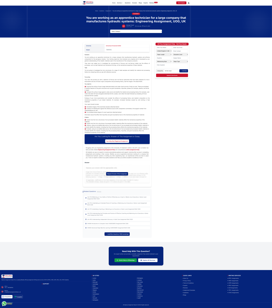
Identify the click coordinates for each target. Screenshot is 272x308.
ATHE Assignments (234, 292)
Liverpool (139, 280)
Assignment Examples (189, 290)
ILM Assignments (233, 288)
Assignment (108, 10)
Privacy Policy (187, 280)
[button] (120, 3)
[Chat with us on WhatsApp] (7, 304)
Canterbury (140, 296)
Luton (94, 296)
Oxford (94, 292)
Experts (146, 3)
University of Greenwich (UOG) (113, 45)
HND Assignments (233, 280)
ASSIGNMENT (136, 13)
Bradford (139, 288)
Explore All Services (149, 260)
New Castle (140, 282)
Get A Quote (181, 3)
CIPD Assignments (233, 283)
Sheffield (139, 284)
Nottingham (95, 300)
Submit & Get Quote (172, 75)
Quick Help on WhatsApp (126, 260)
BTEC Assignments (234, 278)
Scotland (139, 294)
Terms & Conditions (188, 283)
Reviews (151, 3)
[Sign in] (189, 3)
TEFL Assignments (233, 290)
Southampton (96, 294)
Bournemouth (140, 290)
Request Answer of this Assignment (117, 174)
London (94, 278)
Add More (184, 70)
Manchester (140, 292)
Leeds (94, 280)
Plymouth (95, 298)
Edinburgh (95, 282)
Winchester (140, 286)
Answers (134, 3)
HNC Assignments (233, 285)
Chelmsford (95, 288)
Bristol (94, 286)
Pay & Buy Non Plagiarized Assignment (117, 141)
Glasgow (95, 290)
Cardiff (139, 298)
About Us (185, 278)
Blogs (140, 3)
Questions (127, 3)
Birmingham (140, 278)
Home (113, 3)
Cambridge (95, 284)
